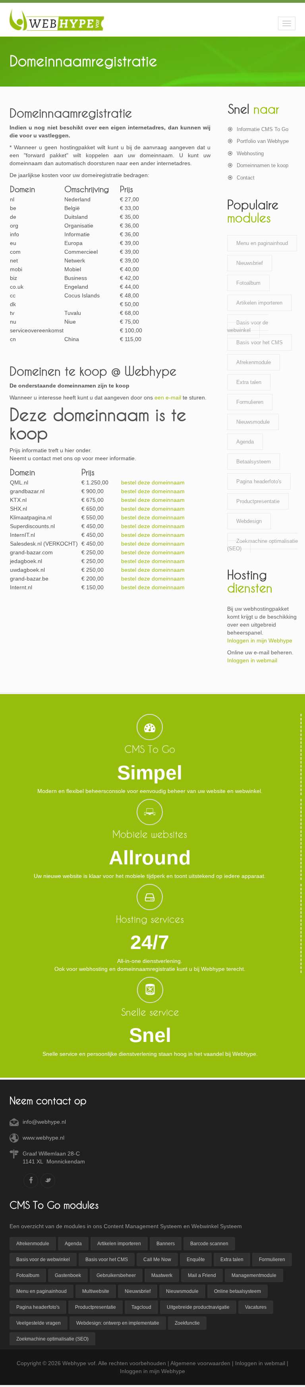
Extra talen (248, 382)
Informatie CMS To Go (262, 129)
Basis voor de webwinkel (247, 326)
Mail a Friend (202, 1275)
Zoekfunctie (187, 1323)
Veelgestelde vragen (38, 1323)
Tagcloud (141, 1307)
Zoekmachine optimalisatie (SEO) (262, 545)
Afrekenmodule (253, 362)
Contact (246, 178)
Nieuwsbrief (249, 263)
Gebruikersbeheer (116, 1275)
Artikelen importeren (259, 303)
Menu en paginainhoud (262, 243)
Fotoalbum (248, 283)
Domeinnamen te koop (262, 165)
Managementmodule (254, 1275)
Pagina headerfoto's (259, 481)
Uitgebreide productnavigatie (198, 1307)
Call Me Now (157, 1259)
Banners (165, 1243)
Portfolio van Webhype (263, 141)
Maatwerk (161, 1275)
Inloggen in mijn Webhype (259, 640)
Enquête (196, 1259)
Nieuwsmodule (253, 422)
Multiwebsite (95, 1291)
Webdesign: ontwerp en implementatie (117, 1323)
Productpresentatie (258, 501)
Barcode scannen (209, 1243)
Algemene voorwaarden (200, 1363)
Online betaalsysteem (237, 1291)
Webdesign (249, 521)
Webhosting (250, 153)
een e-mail (167, 397)
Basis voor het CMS (259, 342)
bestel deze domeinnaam (153, 482)
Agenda (245, 442)
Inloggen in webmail (252, 660)
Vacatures (255, 1307)
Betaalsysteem (253, 462)
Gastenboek (68, 1275)
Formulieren (249, 402)
